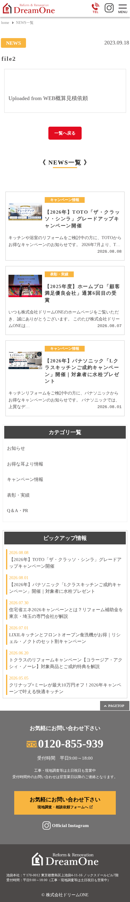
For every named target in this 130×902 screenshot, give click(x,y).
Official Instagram (70, 825)
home (5, 23)
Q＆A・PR (17, 510)
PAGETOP (116, 706)
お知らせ (16, 448)
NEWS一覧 (25, 23)
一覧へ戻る (65, 133)
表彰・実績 (18, 495)
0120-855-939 (70, 743)
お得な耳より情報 (25, 464)
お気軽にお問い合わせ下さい (65, 803)
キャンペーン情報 (25, 479)
